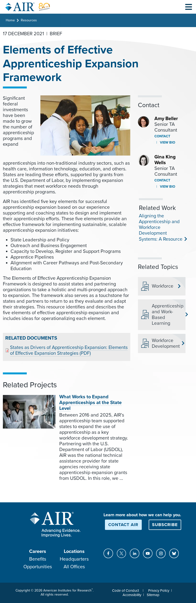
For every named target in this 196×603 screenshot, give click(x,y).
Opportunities (37, 567)
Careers (37, 551)
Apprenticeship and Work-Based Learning (167, 314)
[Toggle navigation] (188, 6)
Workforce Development (166, 343)
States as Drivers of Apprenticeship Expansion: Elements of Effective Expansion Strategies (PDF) (69, 350)
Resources (29, 20)
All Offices (74, 567)
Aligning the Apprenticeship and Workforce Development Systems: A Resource (160, 227)
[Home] (28, 7)
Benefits (37, 559)
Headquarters (74, 559)
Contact (162, 136)
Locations (74, 551)
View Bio (167, 142)
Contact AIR (123, 524)
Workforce (162, 286)
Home (10, 20)
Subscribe (165, 524)
